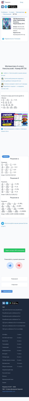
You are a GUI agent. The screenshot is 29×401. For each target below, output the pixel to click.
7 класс (19, 353)
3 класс (19, 341)
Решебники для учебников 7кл (11, 319)
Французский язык (7, 379)
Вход (21, 2)
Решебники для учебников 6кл (11, 316)
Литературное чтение (8, 360)
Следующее (14, 284)
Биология (5, 341)
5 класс (19, 347)
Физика (4, 376)
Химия (4, 382)
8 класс (19, 357)
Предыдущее (14, 278)
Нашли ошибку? (7, 291)
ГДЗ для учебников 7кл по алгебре (12, 329)
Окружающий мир (7, 369)
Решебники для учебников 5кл (11, 313)
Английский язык (7, 337)
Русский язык (6, 373)
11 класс (19, 366)
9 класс (19, 360)
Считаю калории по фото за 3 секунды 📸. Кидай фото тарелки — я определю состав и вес (14, 86)
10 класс (19, 363)
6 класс (19, 350)
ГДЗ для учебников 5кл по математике (13, 322)
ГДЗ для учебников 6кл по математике (13, 326)
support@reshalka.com (8, 391)
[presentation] (10, 100)
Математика (6, 363)
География (5, 344)
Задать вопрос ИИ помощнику (14, 250)
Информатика (6, 350)
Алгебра (4, 334)
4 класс (19, 344)
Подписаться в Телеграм (12, 38)
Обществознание (7, 366)
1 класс (19, 334)
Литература (5, 357)
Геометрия (5, 347)
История (4, 353)
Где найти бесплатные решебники (12, 309)
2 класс (19, 337)
